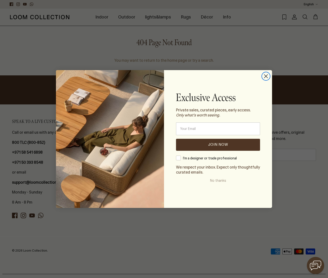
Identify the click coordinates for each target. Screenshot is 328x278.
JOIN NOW (218, 144)
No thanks (218, 180)
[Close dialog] (266, 76)
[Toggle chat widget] (315, 265)
